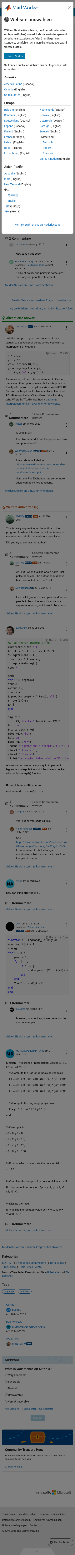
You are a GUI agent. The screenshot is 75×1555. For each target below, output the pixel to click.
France (8, 136)
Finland (8, 131)
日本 (7, 206)
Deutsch (48, 142)
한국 (7, 211)
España (8, 126)
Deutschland (11, 120)
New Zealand (12, 184)
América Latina (13, 84)
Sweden (44, 131)
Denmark (9, 115)
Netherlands (47, 109)
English (47, 147)
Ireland (8, 142)
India (7, 178)
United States (12, 94)
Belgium (9, 109)
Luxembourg (11, 153)
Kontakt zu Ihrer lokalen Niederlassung (38, 224)
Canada (9, 89)
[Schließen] (69, 8)
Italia (7, 147)
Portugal (45, 126)
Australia (9, 173)
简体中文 (13, 195)
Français (48, 153)
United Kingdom (49, 158)
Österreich (46, 120)
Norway (44, 115)
